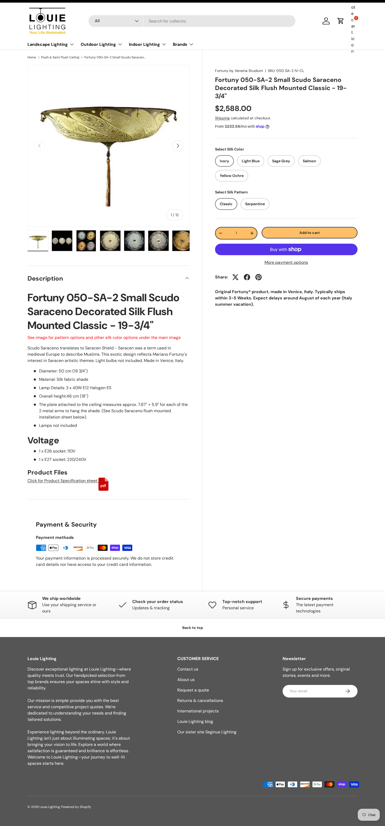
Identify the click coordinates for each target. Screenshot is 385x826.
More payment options (286, 262)
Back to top (192, 627)
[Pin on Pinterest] (258, 277)
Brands (180, 44)
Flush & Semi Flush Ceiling (60, 57)
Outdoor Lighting (98, 44)
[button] (340, 21)
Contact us (187, 669)
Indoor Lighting (144, 44)
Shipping (222, 118)
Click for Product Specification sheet (63, 480)
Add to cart (309, 232)
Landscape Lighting (48, 44)
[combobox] (192, 21)
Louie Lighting (50, 807)
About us (186, 679)
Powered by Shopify (76, 807)
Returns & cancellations (200, 700)
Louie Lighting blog (195, 721)
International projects (198, 711)
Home (32, 57)
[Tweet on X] (235, 277)
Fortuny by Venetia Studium (239, 70)
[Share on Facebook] (247, 277)
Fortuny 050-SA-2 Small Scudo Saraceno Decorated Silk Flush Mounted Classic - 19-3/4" (115, 57)
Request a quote (193, 690)
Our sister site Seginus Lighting (206, 732)
